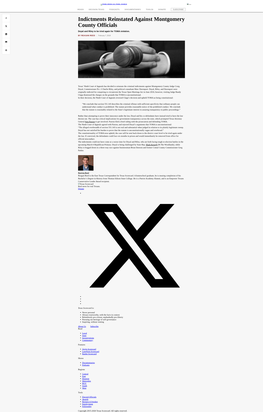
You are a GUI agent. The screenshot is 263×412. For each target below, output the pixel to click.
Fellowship (86, 406)
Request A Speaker (90, 401)
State (84, 335)
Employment (87, 404)
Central (85, 374)
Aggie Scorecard (89, 349)
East (84, 376)
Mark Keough (151, 145)
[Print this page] (6, 50)
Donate (162, 9)
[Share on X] (6, 26)
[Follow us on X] (133, 296)
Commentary (87, 340)
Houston (85, 378)
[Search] (189, 4)
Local (84, 333)
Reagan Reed (88, 35)
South (84, 386)
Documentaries (133, 9)
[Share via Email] (6, 42)
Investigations (88, 338)
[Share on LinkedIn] (6, 34)
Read (80, 9)
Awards (85, 399)
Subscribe (178, 9)
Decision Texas (96, 9)
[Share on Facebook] (6, 18)
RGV (84, 383)
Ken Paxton (90, 121)
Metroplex (86, 381)
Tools (149, 9)
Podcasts (114, 9)
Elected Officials (89, 397)
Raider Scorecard (89, 354)
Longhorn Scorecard (90, 351)
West (84, 388)
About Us (82, 326)
